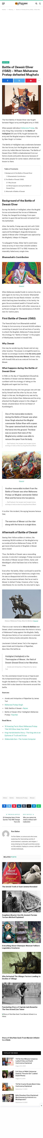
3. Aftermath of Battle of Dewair (14, 191)
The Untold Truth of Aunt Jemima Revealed (19, 887)
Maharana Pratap (27, 128)
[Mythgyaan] (21, 3)
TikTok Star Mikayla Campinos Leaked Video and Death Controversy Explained (27, 1061)
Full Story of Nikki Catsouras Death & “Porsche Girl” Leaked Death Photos (26, 1073)
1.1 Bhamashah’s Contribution (15, 176)
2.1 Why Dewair (11, 182)
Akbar (5, 798)
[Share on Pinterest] (30, 81)
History (5, 62)
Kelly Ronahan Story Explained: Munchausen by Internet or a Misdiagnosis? (27, 1097)
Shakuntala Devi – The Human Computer (20, 739)
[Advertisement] (21, 35)
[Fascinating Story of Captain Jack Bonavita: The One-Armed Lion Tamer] (21, 993)
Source (21, 286)
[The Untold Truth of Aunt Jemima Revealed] (21, 873)
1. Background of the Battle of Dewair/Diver (18, 173)
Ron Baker (15, 831)
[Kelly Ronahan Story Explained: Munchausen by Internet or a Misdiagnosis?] (8, 1098)
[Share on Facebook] (7, 81)
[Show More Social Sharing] (39, 81)
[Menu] (3, 3)
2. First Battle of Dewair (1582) (14, 179)
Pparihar (14, 715)
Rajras (25, 708)
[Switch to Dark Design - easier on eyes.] (40, 3)
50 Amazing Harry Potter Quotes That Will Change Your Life (11, 820)
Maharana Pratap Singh (14, 705)
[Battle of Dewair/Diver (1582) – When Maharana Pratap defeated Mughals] (21, 114)
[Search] (36, 3)
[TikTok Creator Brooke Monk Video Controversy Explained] (8, 1087)
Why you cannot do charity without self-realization (30, 820)
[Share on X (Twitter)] (19, 81)
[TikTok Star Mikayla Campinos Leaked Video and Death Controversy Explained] (8, 1062)
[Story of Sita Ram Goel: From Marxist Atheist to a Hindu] (21, 1024)
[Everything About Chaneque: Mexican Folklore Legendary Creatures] (21, 932)
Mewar (32, 798)
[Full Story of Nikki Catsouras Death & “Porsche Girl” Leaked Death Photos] (8, 1074)
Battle (12, 798)
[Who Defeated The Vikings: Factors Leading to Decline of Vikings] (21, 963)
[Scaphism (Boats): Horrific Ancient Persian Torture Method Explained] (21, 901)
